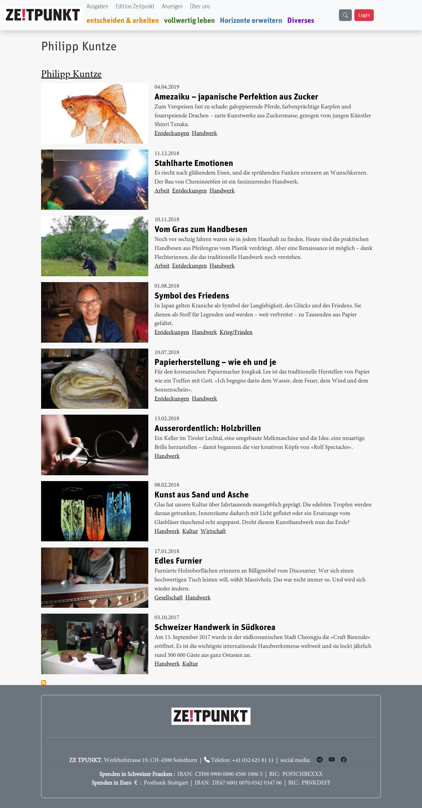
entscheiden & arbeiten (123, 20)
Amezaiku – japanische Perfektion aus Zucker (236, 97)
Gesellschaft (168, 598)
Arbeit (162, 191)
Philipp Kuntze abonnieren (43, 682)
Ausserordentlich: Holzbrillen (207, 428)
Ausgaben (97, 7)
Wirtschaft (213, 532)
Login (364, 15)
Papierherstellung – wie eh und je (215, 362)
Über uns (200, 7)
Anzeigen (172, 7)
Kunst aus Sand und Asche (201, 495)
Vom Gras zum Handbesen (200, 229)
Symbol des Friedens (191, 296)
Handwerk (204, 134)
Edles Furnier (178, 561)
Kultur (190, 532)
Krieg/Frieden (236, 333)
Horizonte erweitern (251, 20)
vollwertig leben (189, 20)
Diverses (300, 20)
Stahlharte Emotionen (193, 163)
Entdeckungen (171, 134)
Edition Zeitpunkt (135, 7)
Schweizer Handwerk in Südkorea (215, 627)
